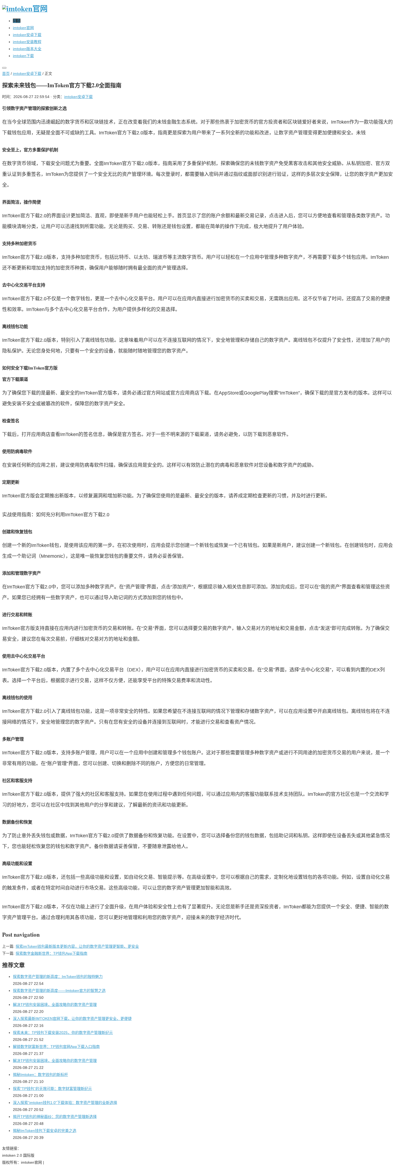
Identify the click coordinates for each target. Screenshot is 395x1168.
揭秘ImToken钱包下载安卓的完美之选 (44, 1130)
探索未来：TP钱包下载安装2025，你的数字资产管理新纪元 (63, 1032)
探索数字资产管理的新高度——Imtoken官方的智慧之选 (59, 990)
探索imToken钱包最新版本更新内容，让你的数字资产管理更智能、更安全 (77, 946)
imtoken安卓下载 (27, 73)
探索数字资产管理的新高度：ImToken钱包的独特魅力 (58, 976)
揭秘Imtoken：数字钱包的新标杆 (40, 1074)
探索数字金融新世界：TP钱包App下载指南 (51, 953)
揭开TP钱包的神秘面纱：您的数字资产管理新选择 (55, 1116)
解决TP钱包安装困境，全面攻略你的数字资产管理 (55, 1004)
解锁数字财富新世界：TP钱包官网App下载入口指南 (56, 1046)
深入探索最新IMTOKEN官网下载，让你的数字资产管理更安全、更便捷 (72, 1018)
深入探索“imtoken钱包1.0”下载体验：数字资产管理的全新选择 (65, 1102)
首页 (6, 73)
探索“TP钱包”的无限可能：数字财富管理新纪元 (52, 1088)
